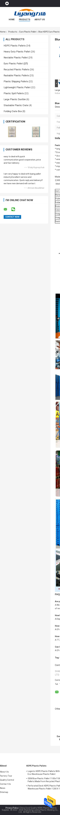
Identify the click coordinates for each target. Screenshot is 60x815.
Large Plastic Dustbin (15, 99)
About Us (40, 19)
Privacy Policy (12, 808)
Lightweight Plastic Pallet (17, 87)
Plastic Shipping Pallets (16, 81)
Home (12, 19)
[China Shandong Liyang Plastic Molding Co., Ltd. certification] (12, 132)
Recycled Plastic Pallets (16, 69)
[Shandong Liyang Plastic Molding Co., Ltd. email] (7, 209)
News (2, 788)
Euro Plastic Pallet (27, 32)
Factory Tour (6, 776)
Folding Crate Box (13, 111)
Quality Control (7, 780)
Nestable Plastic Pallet (16, 57)
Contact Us (5, 784)
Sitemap (4, 792)
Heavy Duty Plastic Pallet (17, 51)
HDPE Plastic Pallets (15, 45)
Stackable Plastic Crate (16, 105)
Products (24, 19)
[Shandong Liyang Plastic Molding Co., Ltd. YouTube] (7, 3)
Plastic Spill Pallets (14, 93)
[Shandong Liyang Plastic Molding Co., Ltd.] (30, 12)
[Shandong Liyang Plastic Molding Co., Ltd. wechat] (15, 209)
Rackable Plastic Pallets (16, 75)
